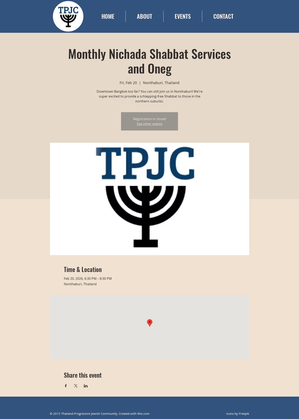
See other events (150, 124)
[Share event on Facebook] (66, 385)
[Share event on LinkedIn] (86, 385)
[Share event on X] (76, 385)
